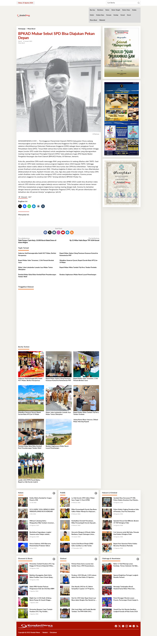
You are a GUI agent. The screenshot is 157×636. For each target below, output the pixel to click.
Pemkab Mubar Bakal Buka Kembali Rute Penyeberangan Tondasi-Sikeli (37, 275)
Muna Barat (21, 43)
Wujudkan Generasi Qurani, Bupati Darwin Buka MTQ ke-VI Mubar (79, 261)
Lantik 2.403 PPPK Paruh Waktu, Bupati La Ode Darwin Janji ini (29, 481)
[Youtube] (63, 232)
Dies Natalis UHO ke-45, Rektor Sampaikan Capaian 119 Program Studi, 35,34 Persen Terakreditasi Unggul (82, 588)
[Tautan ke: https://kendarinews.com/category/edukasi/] (95, 559)
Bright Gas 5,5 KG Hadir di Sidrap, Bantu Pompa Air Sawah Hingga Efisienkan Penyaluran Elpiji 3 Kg (41, 599)
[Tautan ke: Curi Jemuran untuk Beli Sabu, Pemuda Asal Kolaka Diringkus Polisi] (107, 536)
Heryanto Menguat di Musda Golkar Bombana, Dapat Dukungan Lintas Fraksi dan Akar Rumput (83, 534)
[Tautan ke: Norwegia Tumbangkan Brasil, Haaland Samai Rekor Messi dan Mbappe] (107, 590)
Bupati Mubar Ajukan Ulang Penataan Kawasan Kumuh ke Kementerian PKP (79, 254)
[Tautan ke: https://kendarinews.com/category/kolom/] (54, 493)
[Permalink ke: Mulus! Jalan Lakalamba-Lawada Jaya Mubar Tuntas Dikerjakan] (59, 398)
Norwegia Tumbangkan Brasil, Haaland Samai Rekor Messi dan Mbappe (124, 588)
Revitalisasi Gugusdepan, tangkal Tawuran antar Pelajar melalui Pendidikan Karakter (40, 534)
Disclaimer (53, 632)
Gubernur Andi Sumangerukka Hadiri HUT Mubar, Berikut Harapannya (37, 254)
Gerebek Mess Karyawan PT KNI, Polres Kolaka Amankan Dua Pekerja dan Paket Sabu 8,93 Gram (125, 499)
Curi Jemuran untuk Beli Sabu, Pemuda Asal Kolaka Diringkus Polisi (126, 533)
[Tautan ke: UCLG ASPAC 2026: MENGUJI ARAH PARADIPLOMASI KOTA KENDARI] (23, 513)
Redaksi (45, 632)
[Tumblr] (54, 232)
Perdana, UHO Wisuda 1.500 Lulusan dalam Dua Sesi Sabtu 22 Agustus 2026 (83, 576)
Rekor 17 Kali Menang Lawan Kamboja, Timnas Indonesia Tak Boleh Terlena (125, 565)
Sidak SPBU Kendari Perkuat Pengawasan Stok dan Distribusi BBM (42, 588)
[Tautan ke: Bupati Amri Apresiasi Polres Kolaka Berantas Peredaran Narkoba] (107, 547)
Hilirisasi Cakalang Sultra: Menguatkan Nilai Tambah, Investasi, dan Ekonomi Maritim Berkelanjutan (42, 522)
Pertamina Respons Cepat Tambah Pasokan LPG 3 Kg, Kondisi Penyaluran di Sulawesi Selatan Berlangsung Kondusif (41, 611)
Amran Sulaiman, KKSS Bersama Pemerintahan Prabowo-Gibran (40, 545)
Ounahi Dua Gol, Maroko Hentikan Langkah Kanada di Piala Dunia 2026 (125, 610)
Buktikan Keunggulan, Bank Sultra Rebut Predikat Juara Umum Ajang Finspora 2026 (41, 576)
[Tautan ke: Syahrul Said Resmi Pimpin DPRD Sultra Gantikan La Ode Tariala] (65, 547)
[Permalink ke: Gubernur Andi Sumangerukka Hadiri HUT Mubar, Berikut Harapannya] (31, 364)
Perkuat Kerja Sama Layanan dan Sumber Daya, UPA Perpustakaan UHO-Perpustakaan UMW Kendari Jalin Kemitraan (83, 565)
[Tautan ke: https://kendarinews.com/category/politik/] (95, 493)
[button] (139, 3)
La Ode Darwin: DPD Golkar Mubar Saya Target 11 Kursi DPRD (83, 499)
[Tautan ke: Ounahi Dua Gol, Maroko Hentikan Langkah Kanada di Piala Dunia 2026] (107, 613)
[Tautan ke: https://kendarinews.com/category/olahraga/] (137, 559)
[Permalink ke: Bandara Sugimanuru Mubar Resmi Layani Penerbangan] (59, 432)
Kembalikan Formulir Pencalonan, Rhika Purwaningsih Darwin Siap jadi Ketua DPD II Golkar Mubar (83, 522)
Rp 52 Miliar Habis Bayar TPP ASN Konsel (84, 239)
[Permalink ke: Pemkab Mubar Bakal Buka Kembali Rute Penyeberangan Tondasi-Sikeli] (31, 432)
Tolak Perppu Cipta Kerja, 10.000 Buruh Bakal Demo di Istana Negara (37, 240)
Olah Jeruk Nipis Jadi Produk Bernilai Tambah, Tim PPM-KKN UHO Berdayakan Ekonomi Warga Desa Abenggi (83, 611)
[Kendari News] (23, 15)
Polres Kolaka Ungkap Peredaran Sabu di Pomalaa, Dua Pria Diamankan (126, 510)
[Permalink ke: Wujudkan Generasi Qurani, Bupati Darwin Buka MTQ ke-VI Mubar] (31, 398)
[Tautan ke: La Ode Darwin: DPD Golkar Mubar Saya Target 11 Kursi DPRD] (65, 502)
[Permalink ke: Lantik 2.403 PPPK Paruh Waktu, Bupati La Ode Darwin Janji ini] (31, 465)
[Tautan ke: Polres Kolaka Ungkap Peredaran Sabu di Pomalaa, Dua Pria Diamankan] (107, 513)
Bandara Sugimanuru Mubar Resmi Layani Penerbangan (78, 274)
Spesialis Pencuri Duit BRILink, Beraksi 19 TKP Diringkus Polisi (126, 522)
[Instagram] (58, 232)
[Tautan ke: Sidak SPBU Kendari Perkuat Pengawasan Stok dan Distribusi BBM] (23, 590)
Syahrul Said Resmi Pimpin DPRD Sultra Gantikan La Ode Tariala (82, 545)
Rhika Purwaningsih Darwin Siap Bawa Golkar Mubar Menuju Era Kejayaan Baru (84, 511)
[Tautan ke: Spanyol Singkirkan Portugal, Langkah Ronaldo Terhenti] (107, 579)
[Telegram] (67, 232)
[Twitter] (50, 232)
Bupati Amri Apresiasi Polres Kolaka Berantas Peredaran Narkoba (125, 545)
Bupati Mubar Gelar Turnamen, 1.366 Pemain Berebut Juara (36, 261)
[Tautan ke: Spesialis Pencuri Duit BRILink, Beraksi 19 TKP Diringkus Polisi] (107, 524)
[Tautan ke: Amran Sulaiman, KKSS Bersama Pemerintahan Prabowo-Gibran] (23, 547)
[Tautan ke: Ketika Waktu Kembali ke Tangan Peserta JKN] (23, 502)
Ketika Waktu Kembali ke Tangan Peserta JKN (41, 499)
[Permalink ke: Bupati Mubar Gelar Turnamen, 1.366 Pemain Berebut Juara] (86, 364)
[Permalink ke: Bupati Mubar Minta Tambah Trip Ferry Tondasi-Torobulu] (86, 398)
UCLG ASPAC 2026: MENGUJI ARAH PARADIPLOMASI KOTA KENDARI (42, 510)
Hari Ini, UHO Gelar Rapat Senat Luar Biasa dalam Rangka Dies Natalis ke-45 (83, 599)
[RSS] (72, 232)
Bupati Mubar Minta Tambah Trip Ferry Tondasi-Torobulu (78, 267)
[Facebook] (45, 232)
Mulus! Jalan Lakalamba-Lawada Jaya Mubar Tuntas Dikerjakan (35, 268)
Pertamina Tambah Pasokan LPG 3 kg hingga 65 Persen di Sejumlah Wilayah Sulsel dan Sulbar (42, 565)
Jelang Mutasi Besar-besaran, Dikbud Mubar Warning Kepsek (85, 420)
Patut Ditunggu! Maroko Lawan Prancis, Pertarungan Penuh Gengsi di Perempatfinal (125, 599)
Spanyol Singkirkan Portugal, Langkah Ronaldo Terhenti (125, 576)
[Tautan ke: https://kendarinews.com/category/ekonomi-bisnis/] (54, 559)
